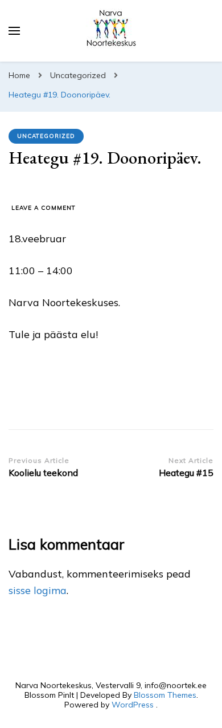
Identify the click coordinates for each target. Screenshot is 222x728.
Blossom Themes (165, 695)
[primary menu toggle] (14, 31)
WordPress (133, 704)
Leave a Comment (43, 208)
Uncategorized (46, 136)
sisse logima (38, 590)
